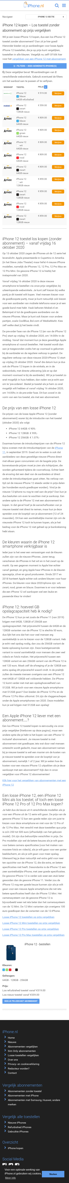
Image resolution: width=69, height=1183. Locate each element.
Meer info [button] (10, 1178)
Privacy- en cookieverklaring (23, 1064)
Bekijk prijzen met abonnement (20, 1001)
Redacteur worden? (19, 1068)
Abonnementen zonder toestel (25, 1091)
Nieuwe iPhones (17, 1122)
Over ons (13, 1059)
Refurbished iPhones (19, 1127)
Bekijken (58, 93)
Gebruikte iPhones (18, 1131)
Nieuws (12, 1042)
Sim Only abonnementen (22, 1050)
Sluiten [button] (53, 1174)
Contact (12, 1072)
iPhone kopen (15, 1148)
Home (11, 1037)
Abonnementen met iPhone (23, 1095)
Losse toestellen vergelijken (23, 1055)
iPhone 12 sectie (46, 17)
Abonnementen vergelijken (23, 1046)
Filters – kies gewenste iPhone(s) (36, 66)
